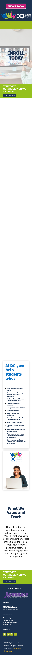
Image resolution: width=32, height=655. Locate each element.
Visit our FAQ (10, 95)
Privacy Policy (7, 618)
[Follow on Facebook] (4, 634)
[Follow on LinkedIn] (15, 634)
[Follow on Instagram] (11, 634)
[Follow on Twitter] (8, 634)
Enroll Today (16, 6)
